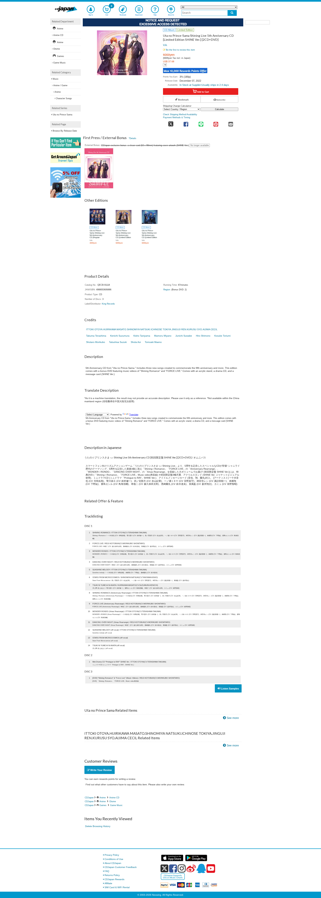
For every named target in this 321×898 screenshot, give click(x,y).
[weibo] (191, 868)
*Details (132, 138)
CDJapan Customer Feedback (120, 867)
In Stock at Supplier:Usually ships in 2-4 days (204, 84)
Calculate (219, 109)
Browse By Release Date (65, 131)
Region (166, 289)
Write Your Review (101, 770)
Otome (112, 801)
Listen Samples (229, 688)
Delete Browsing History (97, 826)
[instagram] (182, 868)
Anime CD (114, 797)
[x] (164, 868)
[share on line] (200, 123)
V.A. (165, 44)
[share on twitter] (171, 123)
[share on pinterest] (215, 123)
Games (102, 805)
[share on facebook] (186, 123)
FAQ (106, 871)
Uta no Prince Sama (62, 114)
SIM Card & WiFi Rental (117, 887)
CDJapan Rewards (114, 879)
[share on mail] (230, 123)
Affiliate (108, 883)
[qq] (201, 868)
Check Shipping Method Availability (180, 114)
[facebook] (173, 868)
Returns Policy (112, 875)
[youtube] (210, 868)
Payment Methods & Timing (176, 117)
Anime (102, 797)
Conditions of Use (113, 859)
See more (233, 718)
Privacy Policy (111, 855)
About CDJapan (112, 863)
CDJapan (89, 797)
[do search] (232, 13)
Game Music (116, 805)
